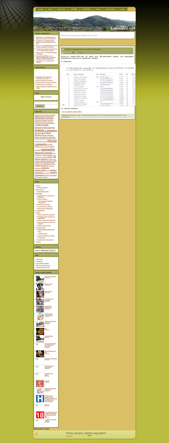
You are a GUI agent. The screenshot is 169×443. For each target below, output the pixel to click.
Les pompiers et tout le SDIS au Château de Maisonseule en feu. (51, 414)
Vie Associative (40, 227)
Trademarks (88, 432)
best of (38, 185)
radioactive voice (49, 164)
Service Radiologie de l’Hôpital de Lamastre (50, 345)
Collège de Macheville (43, 225)
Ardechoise (42, 237)
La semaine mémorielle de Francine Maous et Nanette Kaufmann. (46, 57)
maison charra (47, 155)
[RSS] (36, 434)
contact (38, 242)
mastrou (44, 159)
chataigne (50, 121)
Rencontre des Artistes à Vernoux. (46, 82)
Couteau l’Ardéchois (51, 358)
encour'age (40, 133)
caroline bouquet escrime (44, 121)
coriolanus (39, 40)
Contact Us (69, 432)
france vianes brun (40, 138)
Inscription (39, 259)
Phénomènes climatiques (45, 208)
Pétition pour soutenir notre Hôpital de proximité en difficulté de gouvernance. (51, 398)
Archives (37, 250)
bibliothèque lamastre (44, 118)
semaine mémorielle (42, 169)
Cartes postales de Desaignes (46, 220)
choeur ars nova (40, 123)
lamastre (48, 149)
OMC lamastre (50, 162)
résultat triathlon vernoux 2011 (91, 115)
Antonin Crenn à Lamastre (44, 84)
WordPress (88, 441)
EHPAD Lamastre (46, 130)
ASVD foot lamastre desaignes (44, 116)
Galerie (38, 212)
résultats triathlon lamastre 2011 (111, 115)
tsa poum (46, 173)
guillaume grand (51, 138)
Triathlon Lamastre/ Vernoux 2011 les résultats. (83, 49)
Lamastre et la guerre (43, 204)
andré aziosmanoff (40, 115)
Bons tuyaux (40, 189)
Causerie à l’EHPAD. (42, 56)
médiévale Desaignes (46, 161)
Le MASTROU (40, 210)
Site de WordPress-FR (42, 267)
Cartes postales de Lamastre (46, 214)
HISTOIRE (39, 193)
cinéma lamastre (50, 123)
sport (47, 170)
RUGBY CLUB (43, 233)
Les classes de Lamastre (44, 206)
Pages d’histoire (42, 199)
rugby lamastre (41, 166)
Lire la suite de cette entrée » (72, 112)
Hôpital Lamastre (46, 142)
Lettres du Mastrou (50, 276)
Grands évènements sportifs (46, 235)
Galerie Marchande (43, 191)
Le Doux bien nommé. (47, 50)
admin (80, 52)
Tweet (89, 435)
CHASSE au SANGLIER (48, 307)
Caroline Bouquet (41, 120)
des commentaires (43, 265)
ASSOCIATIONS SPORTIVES (45, 229)
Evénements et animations (49, 366)
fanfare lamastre (47, 135)
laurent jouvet (43, 152)
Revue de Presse (42, 187)
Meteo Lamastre (46, 97)
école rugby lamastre (41, 177)
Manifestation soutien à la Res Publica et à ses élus (46, 42)
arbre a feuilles (51, 115)
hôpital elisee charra (41, 141)
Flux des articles (42, 263)
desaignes (49, 127)
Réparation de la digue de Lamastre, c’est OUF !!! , (46, 37)
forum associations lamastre (45, 137)
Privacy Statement (100, 432)
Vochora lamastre (50, 175)
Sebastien (39, 37)
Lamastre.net (123, 28)
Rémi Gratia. (48, 291)
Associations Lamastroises (45, 239)
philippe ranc (39, 164)
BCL (40, 231)
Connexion (39, 261)
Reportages (73, 115)
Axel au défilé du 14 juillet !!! (44, 80)
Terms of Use (78, 432)
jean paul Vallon (45, 146)
